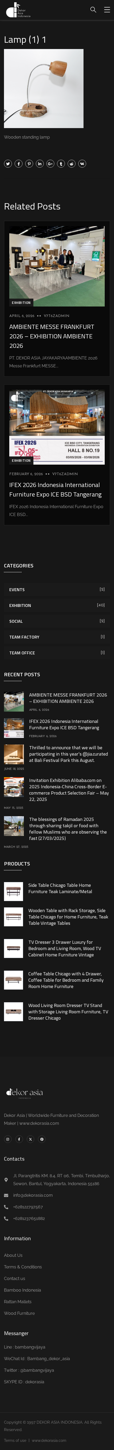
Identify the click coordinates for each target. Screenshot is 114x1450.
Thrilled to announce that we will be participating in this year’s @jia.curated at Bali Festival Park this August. (68, 754)
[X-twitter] (30, 1139)
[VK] (82, 164)
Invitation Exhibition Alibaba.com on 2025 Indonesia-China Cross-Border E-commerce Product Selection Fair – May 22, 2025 (69, 790)
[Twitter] (8, 164)
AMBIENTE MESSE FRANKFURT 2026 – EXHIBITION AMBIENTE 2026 (51, 336)
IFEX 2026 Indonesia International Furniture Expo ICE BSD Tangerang (55, 489)
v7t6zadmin (56, 316)
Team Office (22, 653)
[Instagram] (8, 1139)
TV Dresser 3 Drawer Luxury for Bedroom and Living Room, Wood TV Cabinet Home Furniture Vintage (64, 948)
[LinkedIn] (40, 164)
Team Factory (24, 637)
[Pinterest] (29, 164)
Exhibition (21, 302)
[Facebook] (19, 164)
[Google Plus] (50, 164)
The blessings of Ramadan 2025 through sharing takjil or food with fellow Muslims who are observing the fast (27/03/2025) (68, 829)
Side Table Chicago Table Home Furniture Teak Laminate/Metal (60, 888)
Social (16, 621)
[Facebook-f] (19, 1139)
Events (17, 589)
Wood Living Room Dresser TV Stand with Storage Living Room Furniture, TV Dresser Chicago (68, 1011)
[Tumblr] (61, 164)
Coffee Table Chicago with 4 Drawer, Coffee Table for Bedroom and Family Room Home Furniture (66, 980)
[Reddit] (72, 164)
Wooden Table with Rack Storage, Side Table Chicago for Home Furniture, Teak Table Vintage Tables (68, 917)
